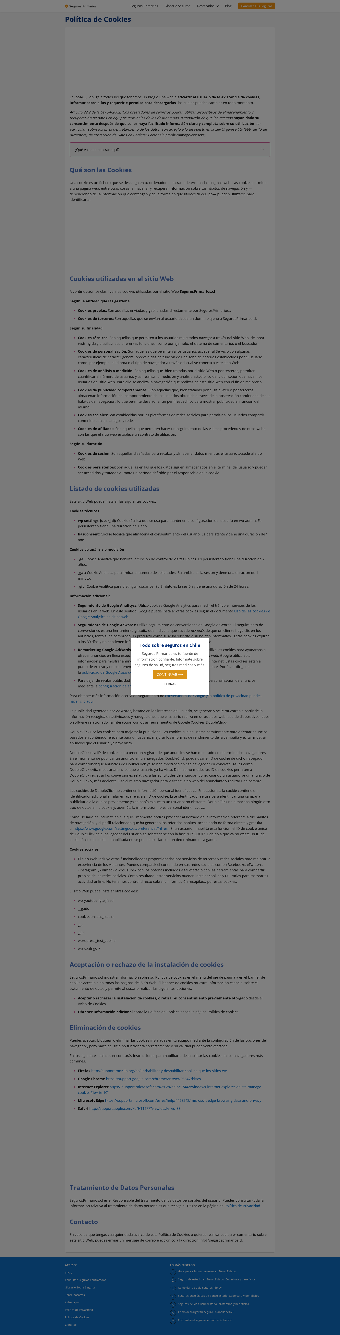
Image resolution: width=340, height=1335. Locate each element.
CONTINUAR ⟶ (170, 674)
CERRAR (170, 684)
